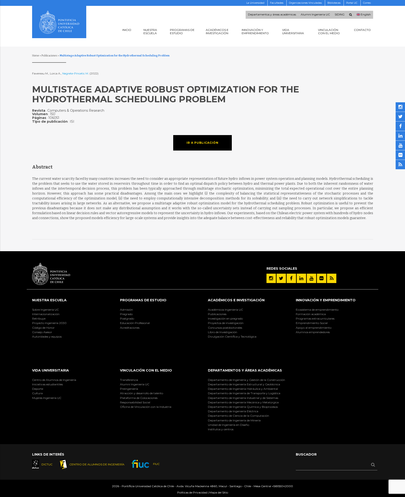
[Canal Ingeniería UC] (311, 278)
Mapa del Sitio (218, 492)
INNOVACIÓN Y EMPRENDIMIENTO (326, 300)
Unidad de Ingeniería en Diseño (228, 425)
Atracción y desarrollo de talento (141, 393)
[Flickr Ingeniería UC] (321, 278)
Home (35, 55)
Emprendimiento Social (312, 323)
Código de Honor (43, 327)
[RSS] (331, 278)
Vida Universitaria (50, 370)
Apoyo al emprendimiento (313, 327)
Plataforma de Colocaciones (139, 398)
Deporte (37, 388)
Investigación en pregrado (225, 318)
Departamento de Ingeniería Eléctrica (233, 411)
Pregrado (126, 314)
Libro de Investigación (222, 332)
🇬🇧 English (363, 14)
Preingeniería (129, 388)
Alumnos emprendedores (313, 332)
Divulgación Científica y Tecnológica (232, 336)
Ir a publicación (202, 142)
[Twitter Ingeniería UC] (281, 278)
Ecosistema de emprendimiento (317, 309)
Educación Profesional (135, 323)
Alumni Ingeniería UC (134, 384)
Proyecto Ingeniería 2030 (49, 323)
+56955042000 (282, 486)
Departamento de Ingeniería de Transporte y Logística (244, 393)
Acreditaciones (129, 327)
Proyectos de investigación (226, 323)
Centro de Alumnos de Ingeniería (54, 380)
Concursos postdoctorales (225, 327)
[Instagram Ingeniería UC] (271, 278)
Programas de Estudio (143, 300)
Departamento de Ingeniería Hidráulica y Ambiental (243, 388)
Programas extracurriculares (315, 318)
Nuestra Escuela (49, 300)
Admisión (126, 309)
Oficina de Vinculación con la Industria (145, 407)
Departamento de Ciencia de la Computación (238, 415)
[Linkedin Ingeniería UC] (301, 278)
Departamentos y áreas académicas (272, 14)
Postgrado (127, 318)
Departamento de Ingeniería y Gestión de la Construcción (246, 380)
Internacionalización (46, 314)
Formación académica (311, 314)
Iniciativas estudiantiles (47, 384)
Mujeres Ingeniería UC (46, 398)
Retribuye (38, 318)
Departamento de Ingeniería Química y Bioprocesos (243, 407)
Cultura (37, 393)
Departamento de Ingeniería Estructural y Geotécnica (244, 384)
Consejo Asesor (42, 332)
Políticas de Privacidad (192, 492)
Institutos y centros (220, 429)
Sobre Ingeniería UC (45, 309)
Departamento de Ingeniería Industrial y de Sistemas (243, 398)
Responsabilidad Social (135, 402)
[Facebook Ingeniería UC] (291, 278)
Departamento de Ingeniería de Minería (234, 420)
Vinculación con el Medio (146, 370)
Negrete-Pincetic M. (76, 73)
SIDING (340, 14)
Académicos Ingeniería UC (225, 309)
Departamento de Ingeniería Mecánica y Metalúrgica (243, 402)
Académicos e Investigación (236, 300)
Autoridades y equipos (47, 336)
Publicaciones (49, 55)
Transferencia (129, 380)
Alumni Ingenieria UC (315, 14)
